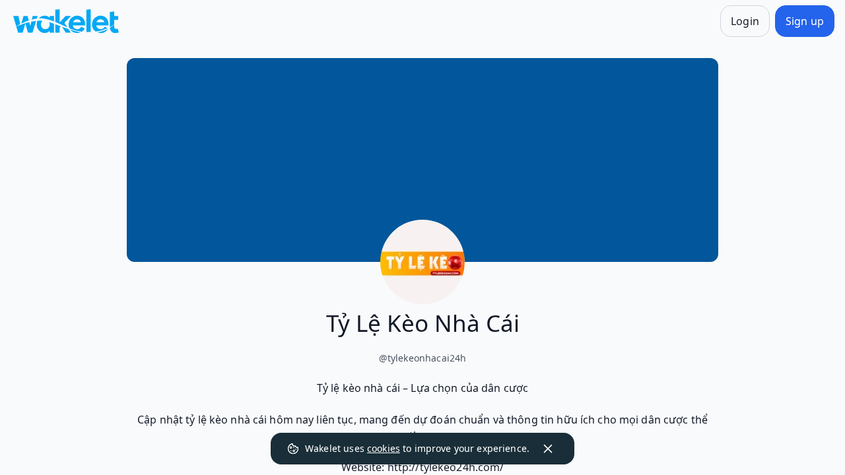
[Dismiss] (547, 448)
